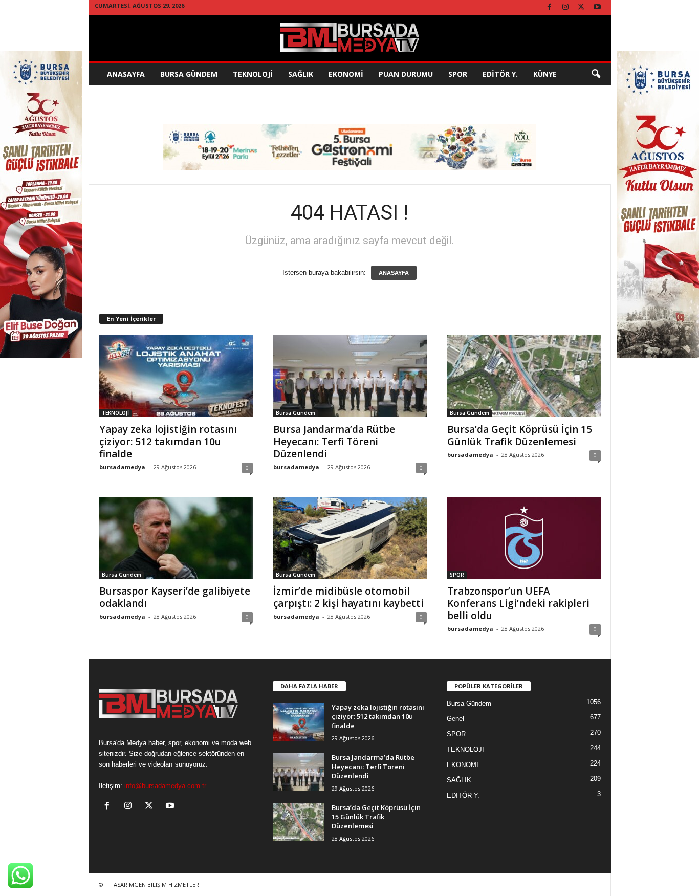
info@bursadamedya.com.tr (165, 786)
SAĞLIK (300, 74)
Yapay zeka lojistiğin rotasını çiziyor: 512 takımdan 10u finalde (168, 442)
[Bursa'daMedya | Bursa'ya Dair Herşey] (350, 38)
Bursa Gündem (188, 74)
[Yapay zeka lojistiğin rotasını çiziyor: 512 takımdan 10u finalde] (176, 376)
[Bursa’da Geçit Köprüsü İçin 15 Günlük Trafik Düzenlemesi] (524, 376)
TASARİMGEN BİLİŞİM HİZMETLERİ (155, 884)
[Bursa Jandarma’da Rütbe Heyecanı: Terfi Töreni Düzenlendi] (350, 376)
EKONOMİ (346, 74)
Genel (455, 719)
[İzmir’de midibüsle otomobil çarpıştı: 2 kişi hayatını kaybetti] (350, 538)
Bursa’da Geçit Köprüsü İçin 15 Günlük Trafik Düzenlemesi (519, 435)
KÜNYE (545, 74)
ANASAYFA (394, 273)
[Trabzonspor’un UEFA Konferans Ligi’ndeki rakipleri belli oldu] (524, 538)
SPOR (457, 74)
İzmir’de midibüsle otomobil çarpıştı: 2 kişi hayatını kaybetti (348, 597)
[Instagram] (565, 7)
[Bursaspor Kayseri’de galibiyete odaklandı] (176, 538)
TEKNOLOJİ (253, 74)
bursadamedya (122, 467)
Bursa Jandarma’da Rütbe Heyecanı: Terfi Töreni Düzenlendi (334, 442)
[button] (595, 74)
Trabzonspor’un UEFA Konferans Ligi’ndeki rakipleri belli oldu (518, 603)
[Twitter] (581, 7)
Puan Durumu (406, 74)
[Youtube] (597, 7)
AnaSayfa (126, 74)
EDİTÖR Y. (500, 74)
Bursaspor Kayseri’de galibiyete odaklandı (174, 597)
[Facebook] (549, 7)
